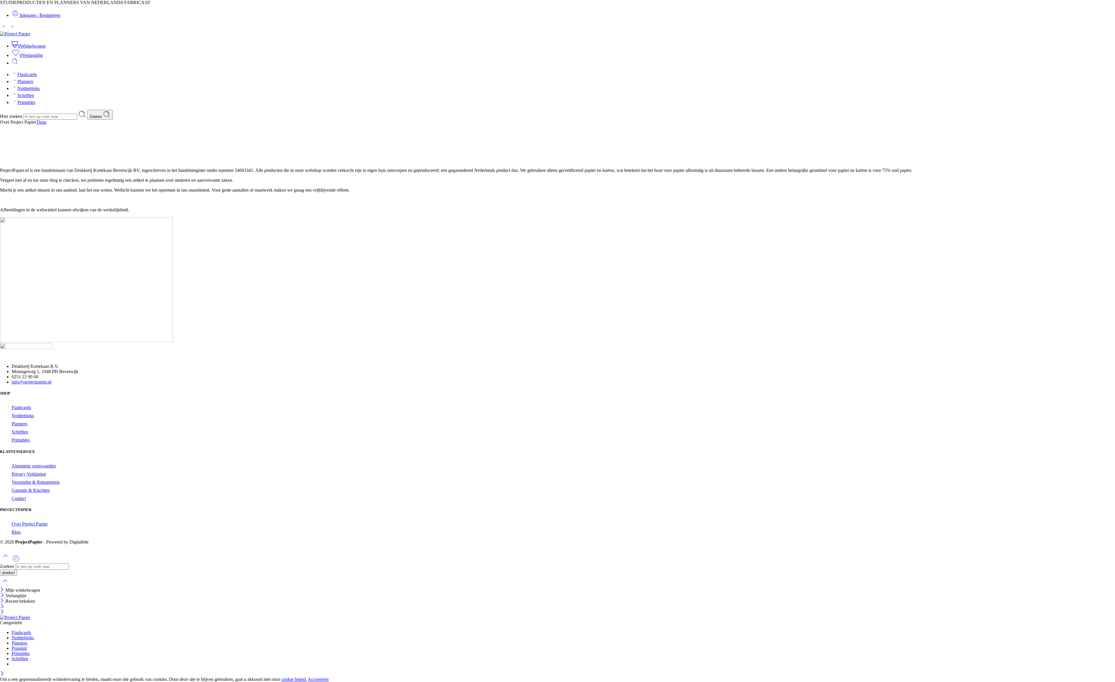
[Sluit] (5, 584)
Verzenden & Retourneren (36, 482)
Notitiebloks (28, 88)
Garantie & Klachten (31, 490)
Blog (16, 532)
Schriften (25, 95)
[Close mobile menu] (2, 612)
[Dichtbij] (3, 601)
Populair (19, 648)
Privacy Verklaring (29, 474)
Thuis (41, 122)
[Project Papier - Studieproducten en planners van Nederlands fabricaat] (15, 33)
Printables (26, 102)
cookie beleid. (294, 679)
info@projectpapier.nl (31, 381)
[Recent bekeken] (16, 560)
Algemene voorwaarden (34, 465)
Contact (19, 498)
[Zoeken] (15, 62)
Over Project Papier (30, 523)
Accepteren (318, 679)
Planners (25, 81)
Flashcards (27, 74)
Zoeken (96, 116)
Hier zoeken (12, 116)
